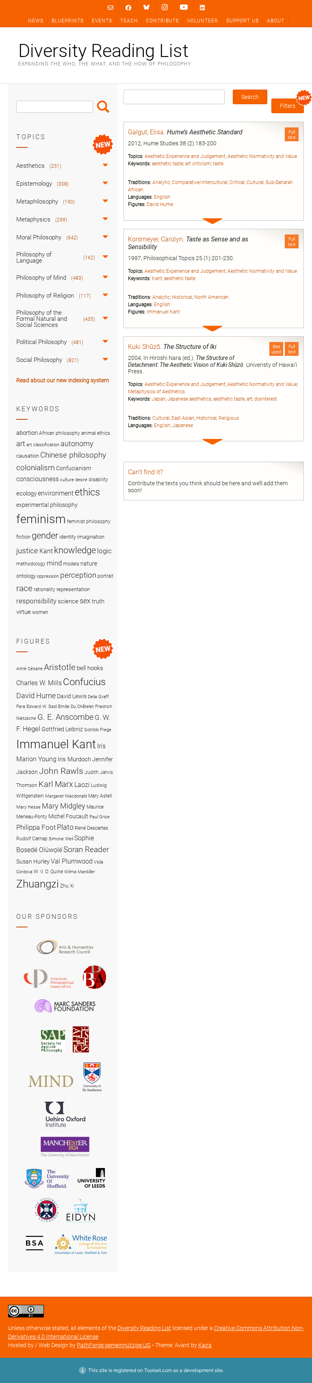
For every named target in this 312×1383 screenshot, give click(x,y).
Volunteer (202, 21)
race (24, 588)
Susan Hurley (33, 861)
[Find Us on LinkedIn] (202, 7)
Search (103, 106)
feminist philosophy (88, 521)
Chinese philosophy (73, 455)
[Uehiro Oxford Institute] (65, 1129)
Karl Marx (56, 784)
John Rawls (61, 771)
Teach (129, 21)
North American (211, 297)
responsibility (36, 601)
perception (78, 575)
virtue (23, 612)
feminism (41, 519)
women (40, 612)
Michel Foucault (68, 816)
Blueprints (68, 21)
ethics (87, 492)
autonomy (77, 444)
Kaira (205, 1345)
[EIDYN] (80, 1223)
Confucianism (73, 468)
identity (67, 537)
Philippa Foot (36, 827)
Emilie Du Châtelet (76, 706)
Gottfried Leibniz (62, 729)
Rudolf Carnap (32, 838)
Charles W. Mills (39, 683)
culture (67, 479)
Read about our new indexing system (62, 380)
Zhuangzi (37, 884)
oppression (48, 576)
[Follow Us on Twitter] (146, 7)
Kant (157, 278)
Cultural (255, 182)
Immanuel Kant (163, 312)
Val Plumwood (72, 861)
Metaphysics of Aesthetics (156, 392)
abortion (27, 432)
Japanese (182, 425)
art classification (42, 444)
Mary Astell (100, 796)
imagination (90, 537)
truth (98, 601)
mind (54, 563)
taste (218, 164)
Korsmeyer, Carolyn (155, 239)
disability (98, 479)
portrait (105, 576)
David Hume (160, 204)
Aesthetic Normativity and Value (262, 156)
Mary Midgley (63, 806)
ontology (26, 576)
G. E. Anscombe (65, 717)
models (71, 564)
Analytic (161, 182)
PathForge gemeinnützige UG (114, 1345)
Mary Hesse (28, 807)
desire (81, 479)
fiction (23, 537)
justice (27, 550)
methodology (31, 564)
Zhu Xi (67, 886)
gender (45, 535)
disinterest (265, 399)
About (275, 21)
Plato (65, 827)
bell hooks (90, 668)
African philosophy (59, 433)
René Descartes (91, 828)
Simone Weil (61, 839)
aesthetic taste (167, 164)
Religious (229, 418)
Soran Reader (86, 849)
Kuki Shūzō (144, 347)
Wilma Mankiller (79, 872)
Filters (287, 106)
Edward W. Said (41, 706)
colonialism (35, 467)
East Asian (182, 418)
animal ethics (95, 433)
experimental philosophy (47, 505)
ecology (26, 493)
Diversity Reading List (103, 51)
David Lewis (72, 696)
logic (104, 551)
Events (102, 21)
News (35, 21)
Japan (158, 399)
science (68, 601)
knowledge (75, 550)
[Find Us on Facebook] (128, 7)
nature (88, 563)
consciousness (37, 479)
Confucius (84, 682)
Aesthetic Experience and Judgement (185, 156)
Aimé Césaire (29, 668)
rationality (44, 589)
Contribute (162, 21)
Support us (242, 21)
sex (85, 600)
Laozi (82, 785)
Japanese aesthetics (189, 399)
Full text (292, 134)
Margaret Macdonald (66, 796)
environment (56, 493)
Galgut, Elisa (146, 132)
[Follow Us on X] (165, 7)
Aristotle (60, 667)
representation (73, 589)
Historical (182, 297)
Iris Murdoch (74, 759)
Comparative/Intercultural (200, 182)
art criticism (198, 164)
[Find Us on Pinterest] (184, 7)
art (249, 399)
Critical (237, 182)
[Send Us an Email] (110, 7)
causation (27, 456)
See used (276, 349)
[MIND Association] (50, 1093)
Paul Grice (99, 817)
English (162, 197)
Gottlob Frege (97, 729)
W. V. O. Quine (48, 871)
